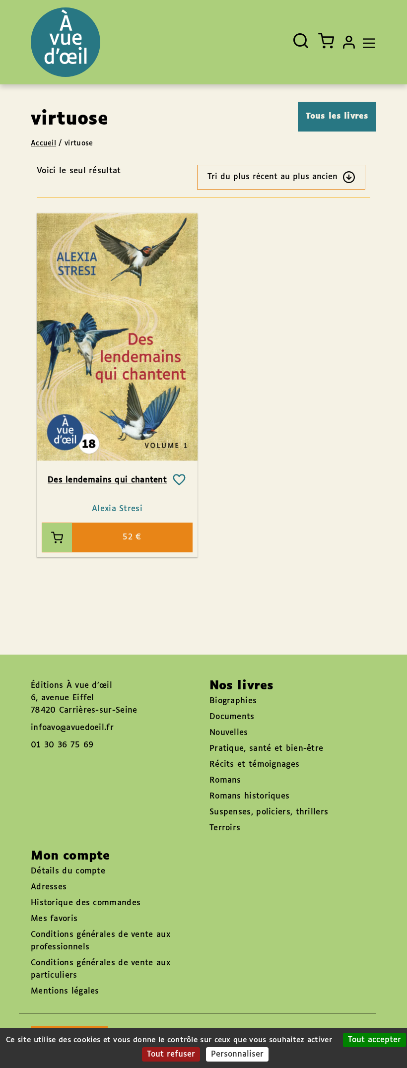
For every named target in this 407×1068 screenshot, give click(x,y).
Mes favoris (54, 919)
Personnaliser (237, 1054)
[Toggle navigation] (366, 42)
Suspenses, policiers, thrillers (268, 812)
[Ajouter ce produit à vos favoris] (179, 479)
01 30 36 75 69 (62, 745)
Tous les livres (337, 116)
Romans (225, 780)
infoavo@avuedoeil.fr (72, 728)
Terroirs (224, 828)
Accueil (43, 143)
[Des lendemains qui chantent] (117, 336)
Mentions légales (65, 991)
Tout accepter (374, 1040)
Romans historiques (249, 796)
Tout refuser (171, 1054)
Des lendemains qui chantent (107, 480)
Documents (232, 717)
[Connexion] (348, 42)
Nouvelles (228, 733)
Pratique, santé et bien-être (266, 748)
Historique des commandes (85, 903)
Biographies (233, 701)
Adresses (49, 887)
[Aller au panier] (326, 41)
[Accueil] (65, 42)
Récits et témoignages (254, 764)
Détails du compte (68, 871)
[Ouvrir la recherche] (300, 40)
